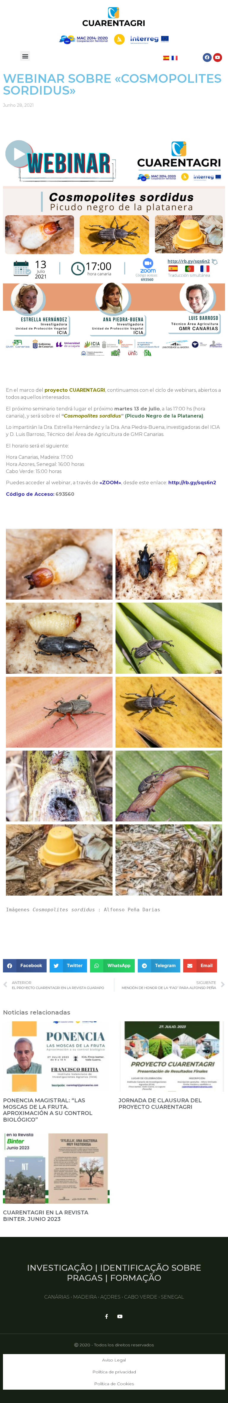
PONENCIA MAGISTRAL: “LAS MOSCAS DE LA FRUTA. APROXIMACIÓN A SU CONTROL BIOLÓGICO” (48, 1110)
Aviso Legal (114, 1360)
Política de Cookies (114, 1383)
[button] (25, 56)
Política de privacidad (114, 1372)
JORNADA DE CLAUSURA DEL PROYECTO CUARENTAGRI (160, 1103)
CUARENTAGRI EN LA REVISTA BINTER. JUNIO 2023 (45, 1215)
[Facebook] (207, 57)
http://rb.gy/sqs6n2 (192, 482)
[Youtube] (217, 57)
